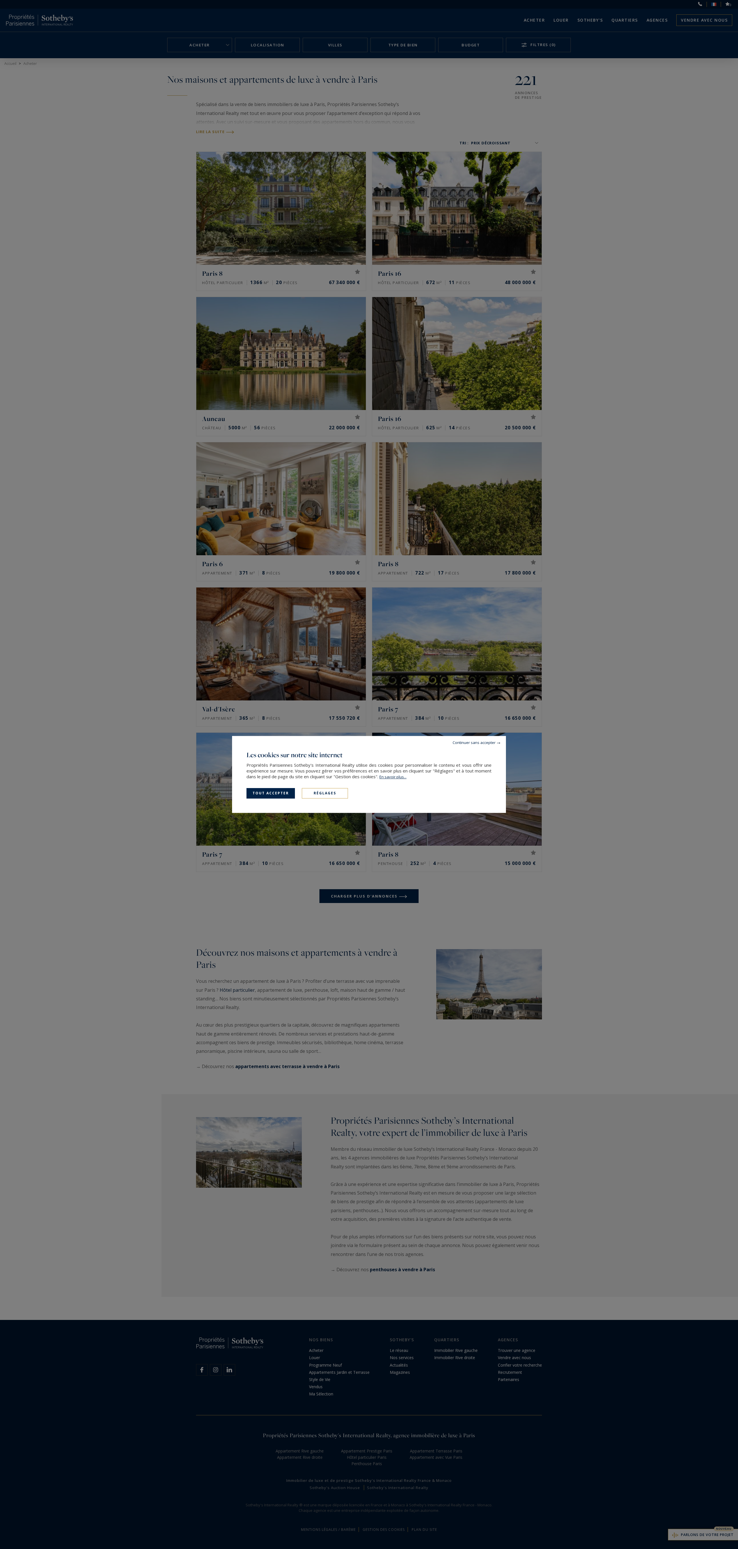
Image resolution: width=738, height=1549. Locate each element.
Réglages (325, 793)
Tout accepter (271, 793)
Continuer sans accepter (474, 742)
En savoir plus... (392, 776)
